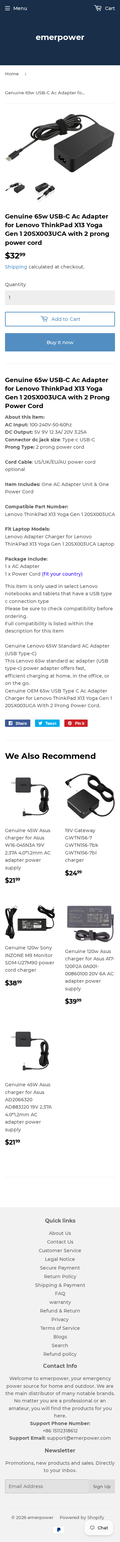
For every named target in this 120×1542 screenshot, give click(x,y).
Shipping (16, 267)
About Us (60, 1233)
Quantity (15, 284)
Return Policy (60, 1277)
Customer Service (60, 1251)
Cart (109, 8)
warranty (60, 1302)
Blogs (60, 1337)
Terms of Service (60, 1328)
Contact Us (60, 1242)
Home (12, 73)
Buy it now (60, 342)
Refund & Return (60, 1311)
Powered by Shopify (82, 1517)
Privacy (60, 1319)
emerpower (60, 37)
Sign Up (102, 1486)
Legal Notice (60, 1259)
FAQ (60, 1293)
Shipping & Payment (60, 1285)
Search (60, 1345)
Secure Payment (60, 1268)
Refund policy (60, 1354)
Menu (20, 8)
